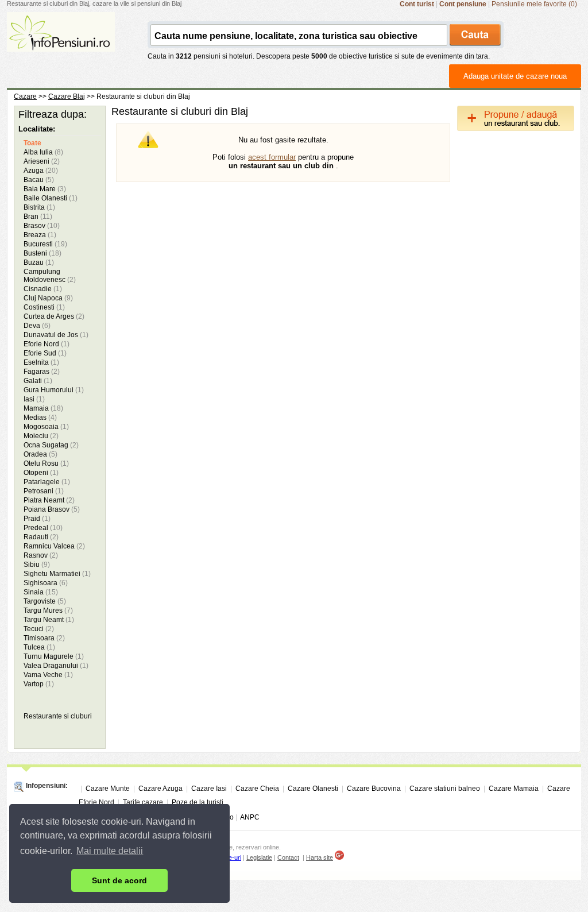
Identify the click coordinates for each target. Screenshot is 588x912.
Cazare (25, 96)
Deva (37, 326)
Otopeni (41, 473)
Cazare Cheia (257, 789)
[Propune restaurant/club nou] (515, 129)
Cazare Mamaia (514, 789)
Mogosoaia (46, 427)
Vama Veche (48, 675)
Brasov (42, 226)
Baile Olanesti (51, 198)
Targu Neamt (49, 620)
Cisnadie (43, 289)
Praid (37, 519)
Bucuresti (45, 244)
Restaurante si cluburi (58, 716)
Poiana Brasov (52, 509)
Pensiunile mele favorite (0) (534, 4)
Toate (32, 143)
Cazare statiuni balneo (444, 789)
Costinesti (44, 307)
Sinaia (41, 592)
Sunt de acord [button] (119, 880)
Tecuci (39, 629)
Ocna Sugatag (51, 445)
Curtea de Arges (54, 316)
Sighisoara (46, 583)
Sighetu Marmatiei (57, 574)
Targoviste (45, 601)
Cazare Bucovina (374, 789)
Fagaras (42, 372)
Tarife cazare (143, 802)
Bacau (39, 180)
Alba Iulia (43, 152)
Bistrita (39, 207)
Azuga (41, 171)
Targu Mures (48, 610)
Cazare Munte (108, 789)
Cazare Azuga (160, 789)
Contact (288, 857)
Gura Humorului (54, 390)
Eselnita (41, 362)
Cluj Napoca (48, 298)
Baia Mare (45, 189)
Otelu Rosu (46, 463)
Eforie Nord (46, 344)
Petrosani (44, 491)
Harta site (319, 857)
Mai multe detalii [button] (109, 851)
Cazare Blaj (66, 96)
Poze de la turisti (197, 802)
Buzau (39, 262)
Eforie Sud (45, 353)
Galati (38, 381)
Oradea (40, 454)
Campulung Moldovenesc (50, 276)
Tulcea (39, 647)
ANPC (250, 817)
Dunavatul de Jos (56, 335)
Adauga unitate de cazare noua (515, 76)
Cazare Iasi (209, 789)
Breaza (40, 235)
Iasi (34, 399)
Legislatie (259, 857)
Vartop (39, 684)
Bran (38, 216)
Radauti (41, 537)
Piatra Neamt (49, 500)
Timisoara (44, 638)
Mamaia (43, 408)
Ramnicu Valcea (54, 546)
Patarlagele (47, 482)
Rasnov (41, 555)
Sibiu (37, 565)
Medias (40, 418)
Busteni (42, 253)
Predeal (43, 528)
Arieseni (42, 161)
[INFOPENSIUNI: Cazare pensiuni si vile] (61, 43)
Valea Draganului (56, 666)
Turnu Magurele (54, 656)
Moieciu (41, 436)
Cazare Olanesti (313, 789)
